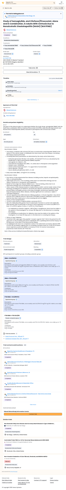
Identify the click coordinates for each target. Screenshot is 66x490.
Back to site (8, 8)
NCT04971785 (7, 58)
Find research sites (23, 480)
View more (33, 404)
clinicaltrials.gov (13, 471)
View (59, 90)
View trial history (32, 100)
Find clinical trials (7, 480)
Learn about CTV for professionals (24, 483)
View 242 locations (32, 72)
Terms (52, 482)
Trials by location (7, 482)
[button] (11, 40)
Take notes (32, 68)
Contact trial (33, 414)
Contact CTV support (40, 480)
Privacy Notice (54, 480)
